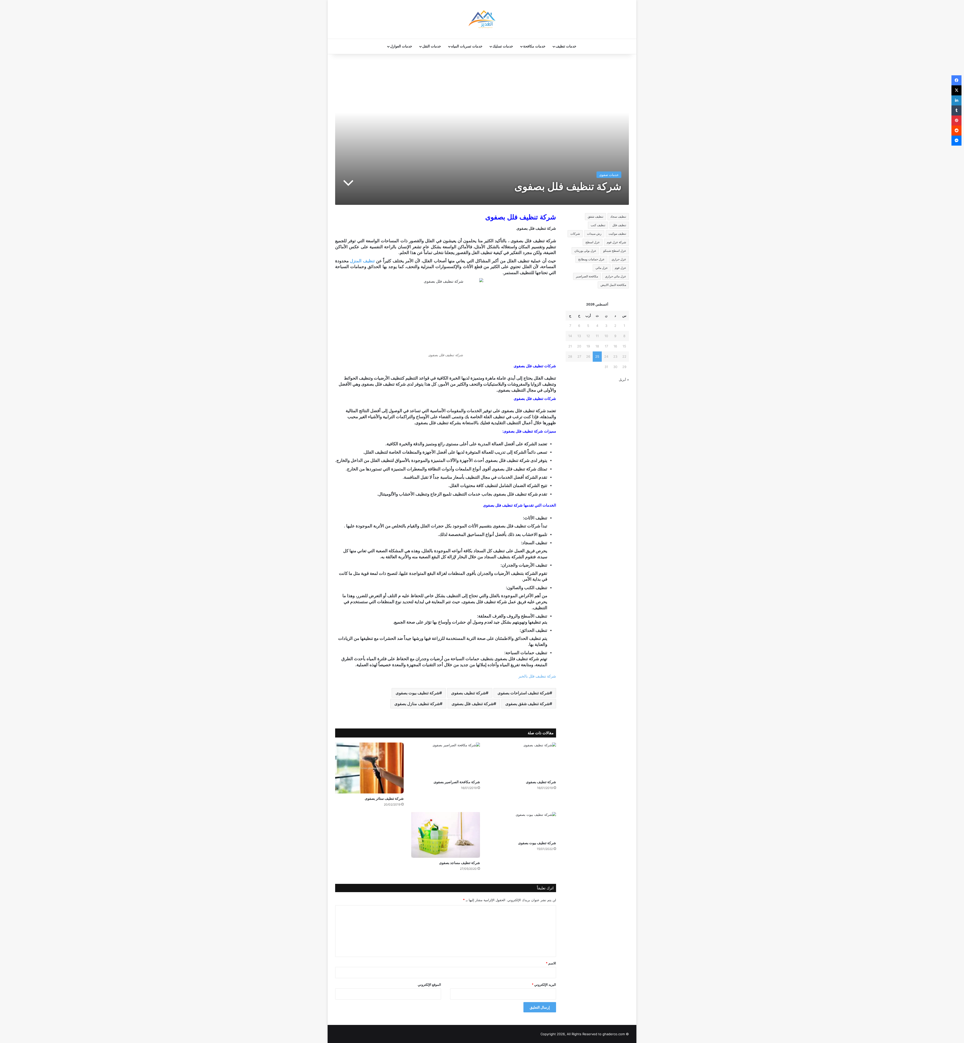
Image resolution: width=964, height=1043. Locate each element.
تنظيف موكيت (617, 233)
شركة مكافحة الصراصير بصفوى (457, 782)
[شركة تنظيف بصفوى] (522, 760)
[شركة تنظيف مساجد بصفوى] (445, 835)
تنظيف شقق (595, 216)
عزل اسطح (592, 242)
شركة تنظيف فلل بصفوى (473, 703)
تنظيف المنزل (362, 260)
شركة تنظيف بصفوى (468, 692)
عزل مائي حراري (615, 276)
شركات (575, 233)
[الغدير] (482, 19)
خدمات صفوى (609, 175)
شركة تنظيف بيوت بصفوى (417, 692)
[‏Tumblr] (956, 110)
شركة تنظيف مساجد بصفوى (459, 863)
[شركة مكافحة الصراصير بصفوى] (445, 760)
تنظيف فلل (619, 225)
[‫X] (956, 90)
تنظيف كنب (598, 225)
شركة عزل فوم (616, 242)
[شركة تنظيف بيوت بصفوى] (522, 825)
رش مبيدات (594, 233)
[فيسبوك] (956, 80)
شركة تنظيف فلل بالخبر (537, 676)
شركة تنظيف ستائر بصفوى (384, 798)
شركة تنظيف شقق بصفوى (527, 703)
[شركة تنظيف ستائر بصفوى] (369, 768)
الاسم (551, 963)
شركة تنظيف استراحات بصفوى (524, 692)
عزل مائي (601, 268)
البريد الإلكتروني (544, 985)
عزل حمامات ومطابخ (591, 259)
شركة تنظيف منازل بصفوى (417, 703)
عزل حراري (619, 259)
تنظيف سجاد (618, 216)
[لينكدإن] (956, 100)
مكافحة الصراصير (587, 276)
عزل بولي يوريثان (585, 251)
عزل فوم (620, 268)
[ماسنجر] (956, 141)
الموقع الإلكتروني (429, 985)
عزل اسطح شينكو (614, 251)
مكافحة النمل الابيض (613, 285)
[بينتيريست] (956, 120)
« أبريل (624, 380)
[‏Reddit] (956, 131)
